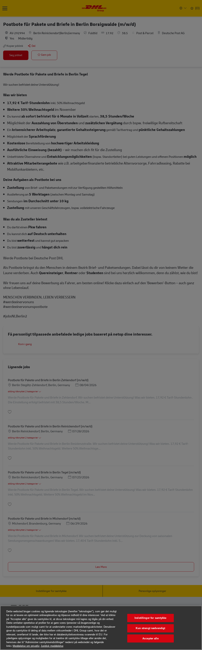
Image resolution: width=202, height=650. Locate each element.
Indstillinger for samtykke (150, 618)
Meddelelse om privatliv (26, 645)
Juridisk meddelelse (52, 645)
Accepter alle (150, 638)
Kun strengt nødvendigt (150, 628)
